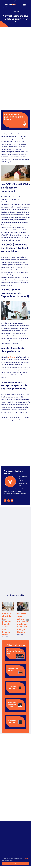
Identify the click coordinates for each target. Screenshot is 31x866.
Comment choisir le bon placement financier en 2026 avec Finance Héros (7, 624)
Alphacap (17, 415)
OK (15, 863)
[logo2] (10, 2)
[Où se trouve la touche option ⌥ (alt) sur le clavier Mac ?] (15, 705)
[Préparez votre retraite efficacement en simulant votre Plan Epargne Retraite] (23, 603)
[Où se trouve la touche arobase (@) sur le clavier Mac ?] (15, 722)
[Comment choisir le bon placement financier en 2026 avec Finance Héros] (8, 603)
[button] (3, 620)
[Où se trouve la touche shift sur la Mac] (15, 671)
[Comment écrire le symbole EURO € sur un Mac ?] (15, 688)
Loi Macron (11, 357)
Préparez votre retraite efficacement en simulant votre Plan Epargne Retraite (23, 622)
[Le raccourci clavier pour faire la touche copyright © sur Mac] (15, 654)
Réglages (26, 858)
